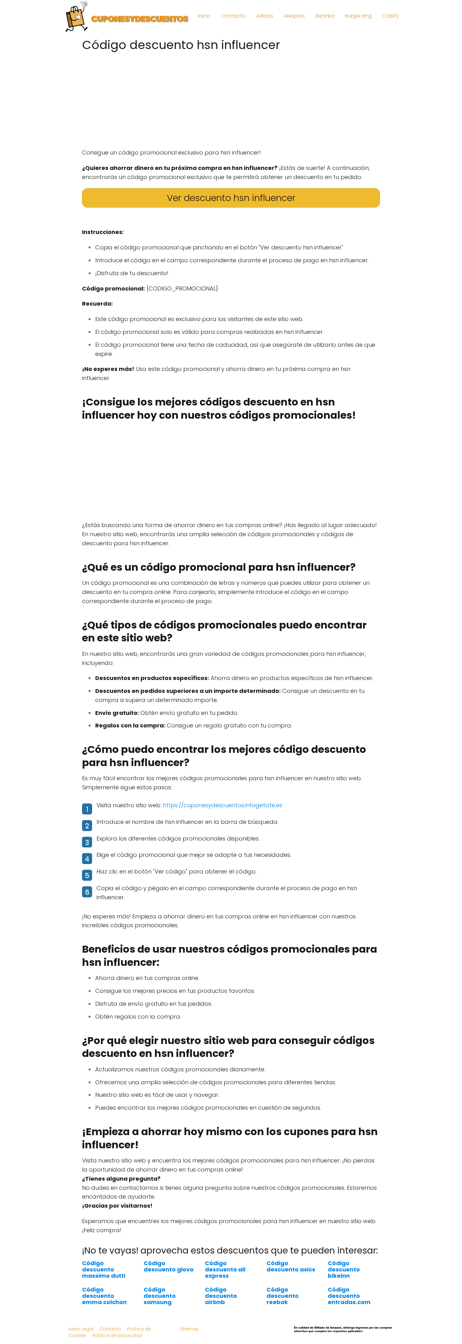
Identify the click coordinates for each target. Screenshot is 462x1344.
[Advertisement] (231, 98)
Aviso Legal (80, 1329)
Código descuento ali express (225, 1269)
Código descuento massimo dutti (103, 1269)
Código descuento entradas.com (349, 1296)
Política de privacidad (117, 1335)
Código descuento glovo (169, 1266)
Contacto (233, 15)
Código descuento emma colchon (104, 1296)
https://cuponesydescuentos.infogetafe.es (222, 805)
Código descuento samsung (160, 1296)
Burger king (358, 15)
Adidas (264, 15)
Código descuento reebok (283, 1296)
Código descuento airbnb (221, 1296)
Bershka (325, 15)
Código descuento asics (291, 1266)
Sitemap (189, 1329)
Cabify (390, 15)
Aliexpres (294, 15)
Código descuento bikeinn (344, 1269)
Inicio (204, 15)
